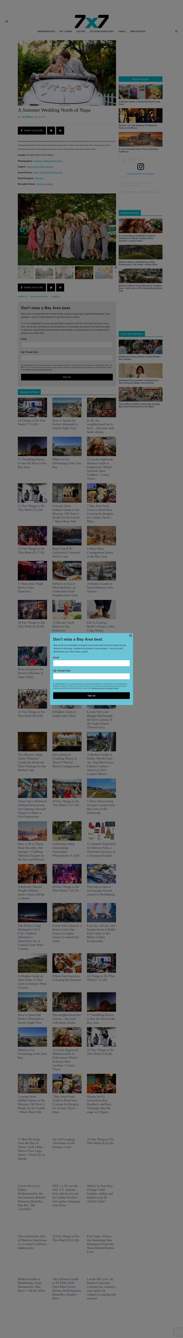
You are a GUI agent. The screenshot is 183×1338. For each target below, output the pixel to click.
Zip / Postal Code (61, 671)
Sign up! (91, 695)
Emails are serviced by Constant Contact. (105, 688)
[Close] (130, 635)
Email (56, 657)
